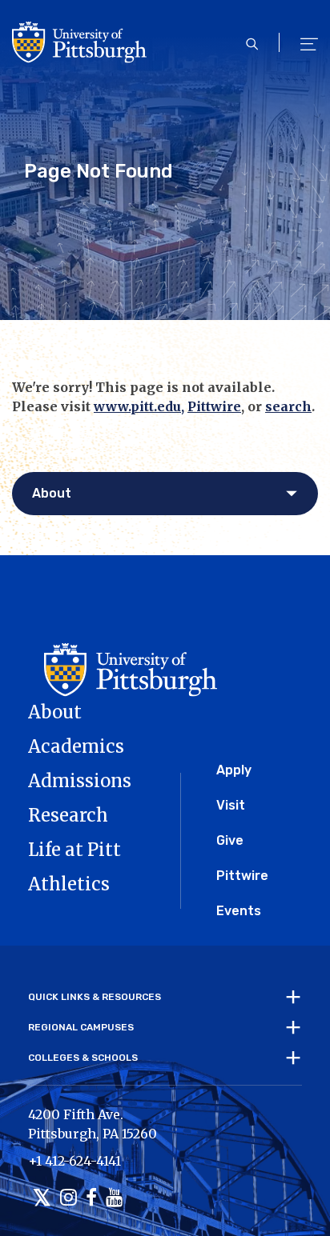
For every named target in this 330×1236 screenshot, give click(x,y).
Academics (76, 746)
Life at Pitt (74, 849)
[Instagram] (68, 1198)
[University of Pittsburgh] (122, 648)
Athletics (69, 884)
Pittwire (214, 406)
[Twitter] (42, 1198)
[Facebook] (91, 1198)
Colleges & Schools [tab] (83, 1057)
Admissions (79, 781)
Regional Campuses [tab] (81, 1027)
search (288, 406)
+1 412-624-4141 (74, 1161)
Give (229, 840)
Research (68, 815)
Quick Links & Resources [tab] (94, 996)
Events (238, 910)
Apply (234, 770)
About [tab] (51, 493)
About (55, 712)
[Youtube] (114, 1198)
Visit (230, 805)
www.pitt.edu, (139, 406)
